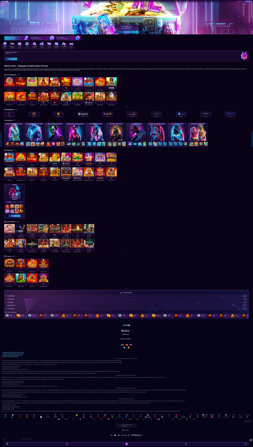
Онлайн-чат (124, 426)
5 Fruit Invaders (11, 295)
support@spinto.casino (127, 424)
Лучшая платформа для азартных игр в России (13, 352)
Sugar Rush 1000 (11, 305)
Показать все (247, 421)
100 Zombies (10, 302)
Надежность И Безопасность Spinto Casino (13, 355)
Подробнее (15, 216)
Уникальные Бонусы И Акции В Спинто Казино (13, 353)
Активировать (11, 59)
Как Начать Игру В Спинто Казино (10, 356)
